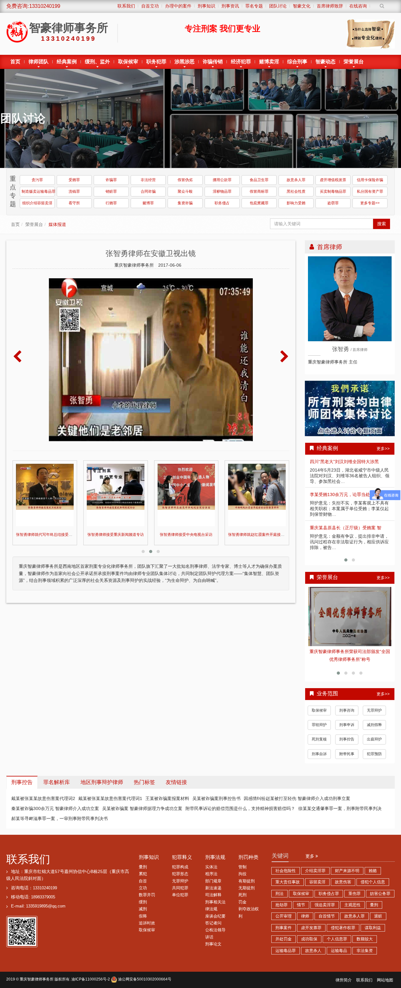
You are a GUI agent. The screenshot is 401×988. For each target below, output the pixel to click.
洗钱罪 (74, 191)
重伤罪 (354, 886)
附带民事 (346, 746)
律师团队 (39, 61)
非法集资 (365, 943)
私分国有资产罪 (370, 191)
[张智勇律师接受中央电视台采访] (115, 495)
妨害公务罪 (380, 886)
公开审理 (283, 908)
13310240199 (45, 880)
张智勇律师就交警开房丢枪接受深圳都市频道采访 (269, 534)
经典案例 (67, 61)
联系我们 (28, 851)
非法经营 (148, 180)
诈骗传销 (213, 61)
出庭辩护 (374, 731)
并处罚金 (283, 931)
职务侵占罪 (329, 886)
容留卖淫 (317, 874)
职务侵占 (222, 203)
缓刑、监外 (97, 61)
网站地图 (385, 972)
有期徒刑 (246, 873)
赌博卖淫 (269, 61)
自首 (143, 873)
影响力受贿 (296, 203)
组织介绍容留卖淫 (37, 203)
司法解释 (213, 887)
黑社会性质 (296, 191)
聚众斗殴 (185, 191)
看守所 (74, 203)
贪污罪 (37, 180)
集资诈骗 (185, 203)
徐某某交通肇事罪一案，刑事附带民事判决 (340, 800)
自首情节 (327, 908)
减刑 (143, 901)
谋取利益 (373, 920)
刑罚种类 (248, 849)
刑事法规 (215, 849)
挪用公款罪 (222, 180)
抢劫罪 (281, 897)
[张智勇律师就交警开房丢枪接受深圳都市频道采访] (257, 495)
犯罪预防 (374, 746)
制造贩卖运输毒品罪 (38, 191)
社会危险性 (285, 863)
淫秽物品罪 (222, 191)
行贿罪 (111, 203)
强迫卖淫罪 (325, 897)
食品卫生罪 (259, 180)
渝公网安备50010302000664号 (144, 971)
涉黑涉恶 (184, 61)
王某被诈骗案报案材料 (167, 790)
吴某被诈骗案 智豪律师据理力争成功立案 (142, 800)
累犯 (143, 866)
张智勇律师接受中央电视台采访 (115, 534)
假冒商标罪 (259, 191)
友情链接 (176, 774)
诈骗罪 (111, 180)
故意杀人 (313, 943)
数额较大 (365, 931)
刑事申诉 (346, 717)
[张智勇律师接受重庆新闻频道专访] (45, 495)
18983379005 (43, 889)
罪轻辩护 (319, 717)
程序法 (211, 866)
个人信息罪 (337, 931)
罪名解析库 (56, 774)
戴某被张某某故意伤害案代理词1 (110, 790)
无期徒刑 (246, 880)
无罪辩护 (374, 702)
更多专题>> (370, 203)
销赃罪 (111, 191)
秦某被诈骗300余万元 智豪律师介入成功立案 (55, 800)
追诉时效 (147, 915)
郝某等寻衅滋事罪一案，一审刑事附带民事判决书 (59, 810)
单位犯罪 (180, 887)
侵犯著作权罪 (343, 920)
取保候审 (128, 61)
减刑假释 (374, 717)
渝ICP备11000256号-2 (90, 971)
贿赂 (373, 863)
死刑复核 (319, 731)
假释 (143, 908)
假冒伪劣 (185, 180)
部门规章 (213, 873)
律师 (305, 908)
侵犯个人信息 (373, 874)
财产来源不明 (347, 863)
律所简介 (344, 972)
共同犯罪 (180, 880)
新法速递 (213, 880)
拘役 (242, 866)
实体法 (211, 859)
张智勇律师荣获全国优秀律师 (349, 651)
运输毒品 (339, 943)
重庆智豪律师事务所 (37, 971)
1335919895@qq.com (45, 898)
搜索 (381, 223)
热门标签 (144, 774)
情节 (301, 897)
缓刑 (143, 894)
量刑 (143, 859)
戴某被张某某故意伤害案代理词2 (43, 790)
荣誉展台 (354, 61)
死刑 (242, 887)
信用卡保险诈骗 (370, 180)
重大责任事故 (287, 874)
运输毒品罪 (285, 943)
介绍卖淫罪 (315, 863)
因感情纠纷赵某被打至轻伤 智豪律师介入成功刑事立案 (297, 790)
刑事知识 (149, 849)
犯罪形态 (180, 866)
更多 (310, 848)
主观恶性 (352, 897)
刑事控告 (346, 731)
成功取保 (309, 931)
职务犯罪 (156, 61)
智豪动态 (325, 61)
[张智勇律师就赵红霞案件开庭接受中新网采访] (186, 495)
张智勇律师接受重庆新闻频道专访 (45, 534)
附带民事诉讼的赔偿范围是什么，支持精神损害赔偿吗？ (240, 800)
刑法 (279, 886)
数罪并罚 (147, 887)
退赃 (378, 908)
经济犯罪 (241, 61)
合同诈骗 (148, 191)
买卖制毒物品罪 (333, 191)
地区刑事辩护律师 (102, 774)
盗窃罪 (333, 203)
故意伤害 (343, 874)
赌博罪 (148, 203)
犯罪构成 (180, 859)
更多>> (383, 448)
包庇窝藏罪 (259, 203)
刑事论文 (213, 936)
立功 (143, 880)
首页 (15, 61)
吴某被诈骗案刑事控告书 (216, 790)
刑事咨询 (346, 702)
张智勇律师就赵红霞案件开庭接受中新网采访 (195, 534)
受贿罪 (74, 180)
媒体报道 (57, 224)
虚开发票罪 (311, 920)
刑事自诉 (319, 746)
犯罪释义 (182, 849)
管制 (242, 859)
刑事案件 (283, 920)
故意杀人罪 (296, 180)
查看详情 (350, 616)
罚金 (242, 894)
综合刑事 (297, 61)
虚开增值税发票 (333, 180)
